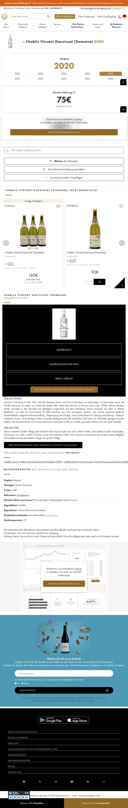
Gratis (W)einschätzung (22, 731)
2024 (17, 73)
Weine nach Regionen (23, 25)
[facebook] (24, 781)
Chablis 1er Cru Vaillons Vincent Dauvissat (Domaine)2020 (33, 461)
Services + (57, 25)
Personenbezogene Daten (90, 795)
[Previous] (6, 243)
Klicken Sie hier (24, 8)
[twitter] (40, 781)
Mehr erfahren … (52, 515)
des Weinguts (66, 161)
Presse (11, 766)
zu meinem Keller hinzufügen (67, 177)
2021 (87, 73)
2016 (87, 78)
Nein (26, 683)
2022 (64, 73)
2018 (40, 78)
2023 (40, 73)
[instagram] (56, 781)
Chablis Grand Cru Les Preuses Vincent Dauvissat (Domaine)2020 (95, 461)
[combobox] (118, 8)
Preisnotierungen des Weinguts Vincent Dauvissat (43, 445)
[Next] (122, 243)
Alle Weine (6, 25)
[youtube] (72, 781)
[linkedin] (88, 781)
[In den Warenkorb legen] (99, 282)
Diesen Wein (32, 803)
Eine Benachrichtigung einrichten (66, 169)
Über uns (13, 743)
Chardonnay (23, 495)
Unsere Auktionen (42, 25)
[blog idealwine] (104, 781)
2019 (17, 78)
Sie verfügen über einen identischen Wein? (64, 389)
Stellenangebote (18, 737)
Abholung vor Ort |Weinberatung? (33, 8)
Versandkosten (17, 754)
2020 (110, 73)
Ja (18, 683)
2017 (64, 78)
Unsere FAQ (14, 772)
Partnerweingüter (19, 760)
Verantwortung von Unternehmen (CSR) (32, 749)
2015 (110, 78)
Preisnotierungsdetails (64, 132)
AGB (74, 795)
